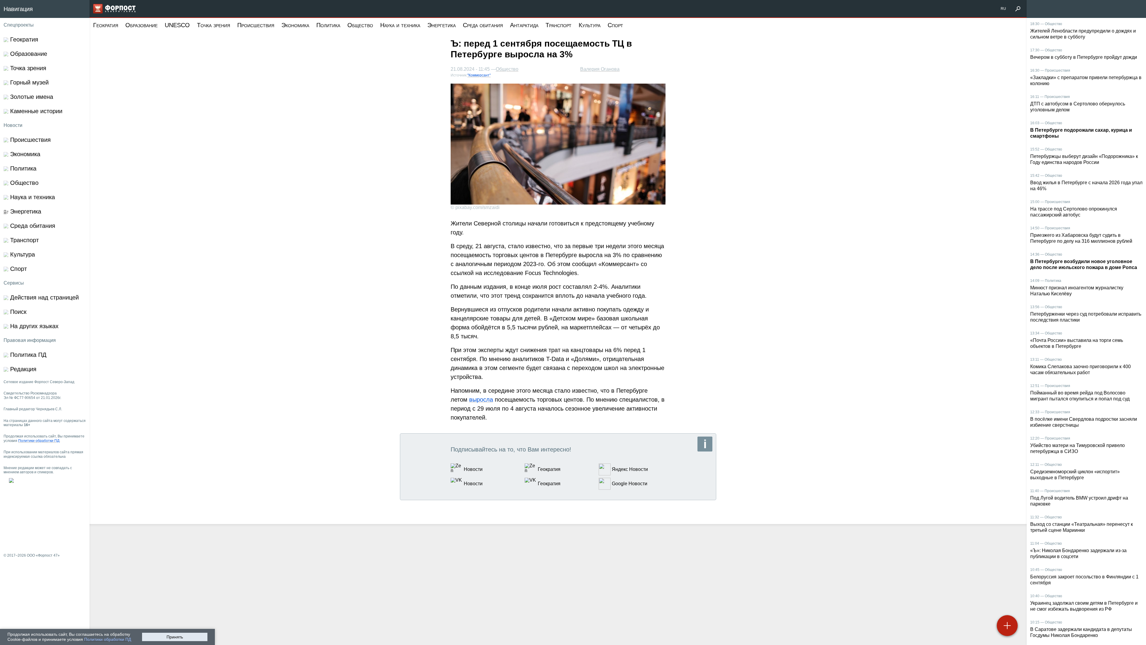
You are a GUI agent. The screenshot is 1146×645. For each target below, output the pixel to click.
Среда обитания (483, 25)
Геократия (105, 25)
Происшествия (255, 25)
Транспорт (559, 25)
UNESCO (177, 25)
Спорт (615, 25)
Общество (360, 25)
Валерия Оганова (600, 69)
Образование (141, 25)
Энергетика (441, 25)
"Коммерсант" (479, 75)
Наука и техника (400, 25)
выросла (481, 399)
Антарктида (524, 25)
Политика (328, 25)
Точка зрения (213, 25)
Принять (175, 637)
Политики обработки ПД (107, 639)
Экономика (295, 25)
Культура (589, 25)
